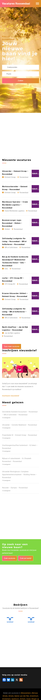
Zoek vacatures (9, 558)
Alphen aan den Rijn (21, 696)
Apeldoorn (15, 699)
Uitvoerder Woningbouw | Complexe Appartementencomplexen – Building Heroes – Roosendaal (19, 474)
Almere (11, 696)
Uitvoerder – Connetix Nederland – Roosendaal (19, 425)
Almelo (5, 696)
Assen (28, 699)
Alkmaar (35, 693)
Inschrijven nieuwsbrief (10, 396)
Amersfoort (34, 696)
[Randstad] (10, 619)
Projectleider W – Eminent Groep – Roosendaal (19, 435)
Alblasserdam (26, 693)
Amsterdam (6, 699)
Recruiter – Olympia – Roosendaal (15, 488)
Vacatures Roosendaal (16, 3)
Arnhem (23, 699)
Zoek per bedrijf (25, 558)
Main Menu (37, 3)
